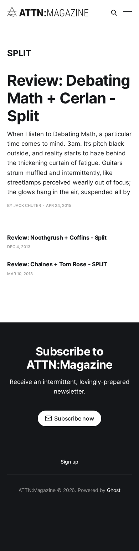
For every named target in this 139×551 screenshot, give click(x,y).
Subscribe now (74, 418)
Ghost (113, 490)
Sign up (69, 462)
